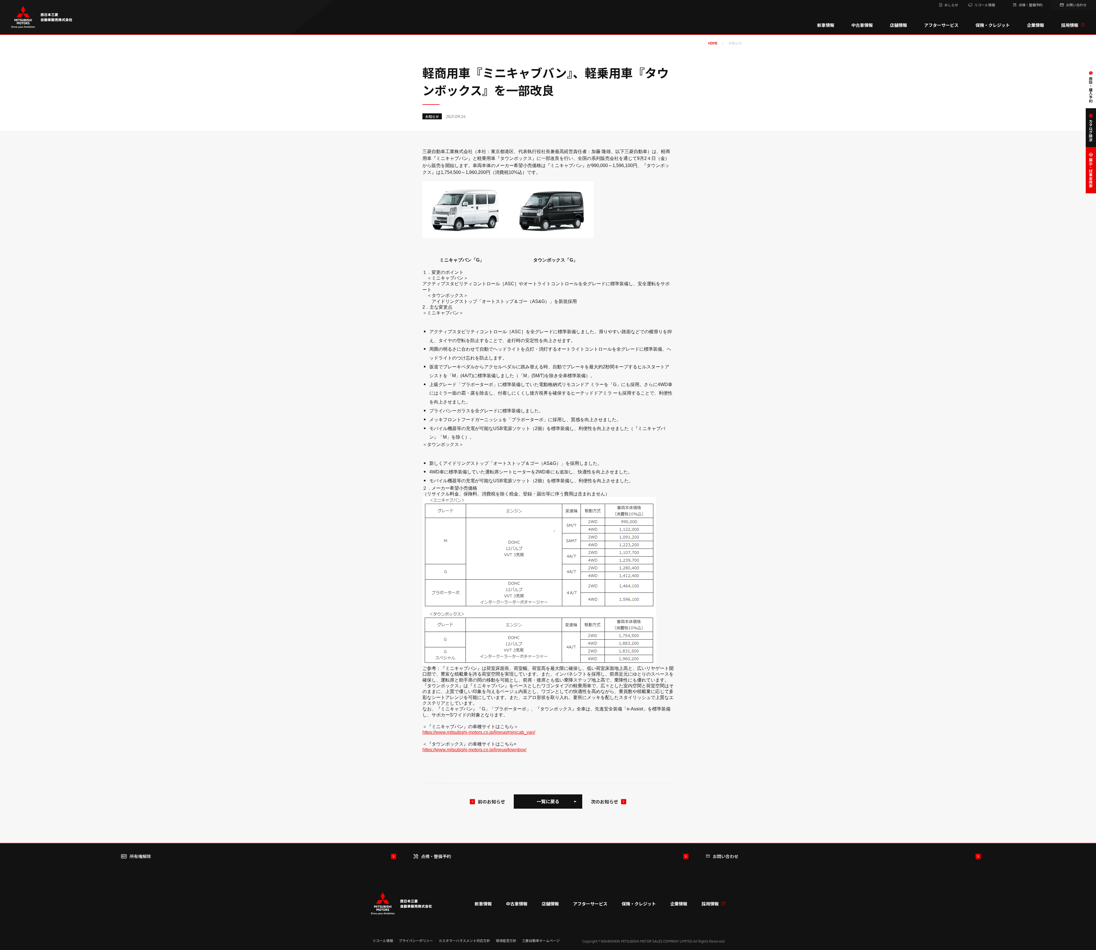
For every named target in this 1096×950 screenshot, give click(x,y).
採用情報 (1069, 25)
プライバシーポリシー (416, 940)
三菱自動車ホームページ (541, 940)
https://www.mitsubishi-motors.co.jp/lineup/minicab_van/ (478, 732)
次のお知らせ (604, 801)
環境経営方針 (506, 940)
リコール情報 (382, 940)
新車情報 (825, 25)
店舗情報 (898, 25)
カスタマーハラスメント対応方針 (464, 940)
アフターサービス (941, 25)
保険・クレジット (993, 25)
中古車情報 (862, 25)
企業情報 (1035, 25)
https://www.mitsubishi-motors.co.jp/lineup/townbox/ (474, 749)
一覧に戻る (548, 801)
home (713, 43)
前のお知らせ (491, 801)
